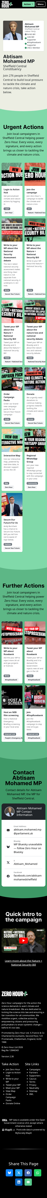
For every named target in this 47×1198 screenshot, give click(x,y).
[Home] (7, 4)
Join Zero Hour (13, 1069)
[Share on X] (18, 1172)
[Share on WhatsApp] (37, 1172)
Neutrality (34, 1088)
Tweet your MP (13, 1084)
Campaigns (34, 1069)
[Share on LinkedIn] (18, 1182)
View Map (10, 1091)
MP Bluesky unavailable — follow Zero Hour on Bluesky (28, 848)
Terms (32, 1081)
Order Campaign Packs (11, 1097)
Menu (41, 4)
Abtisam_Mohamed (25, 864)
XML (31, 1094)
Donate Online (13, 1103)
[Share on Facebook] (28, 1172)
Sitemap (33, 1091)
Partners (33, 1072)
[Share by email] (28, 1182)
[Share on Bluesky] (9, 1172)
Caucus (32, 1078)
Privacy (32, 1084)
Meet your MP (13, 1088)
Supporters (34, 1075)
